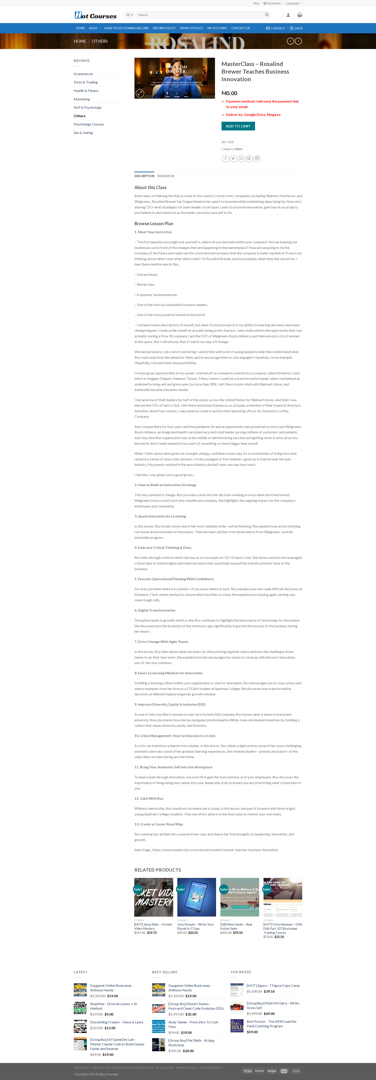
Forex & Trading (86, 82)
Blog (256, 3)
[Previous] (134, 912)
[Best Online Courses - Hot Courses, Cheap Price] (95, 15)
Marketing (82, 99)
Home (80, 28)
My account (217, 28)
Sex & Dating (83, 132)
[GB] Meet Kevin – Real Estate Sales (236, 926)
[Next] (302, 912)
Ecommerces (83, 74)
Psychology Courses (89, 124)
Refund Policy (164, 28)
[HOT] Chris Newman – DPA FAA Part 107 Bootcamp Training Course (283, 928)
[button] (218, 683)
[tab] (144, 176)
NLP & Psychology (88, 107)
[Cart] (299, 15)
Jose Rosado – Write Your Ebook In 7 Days (195, 926)
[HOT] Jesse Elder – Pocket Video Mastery (153, 926)
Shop (93, 28)
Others (100, 41)
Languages (292, 3)
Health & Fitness (86, 90)
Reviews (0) (165, 176)
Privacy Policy (191, 28)
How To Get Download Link (126, 28)
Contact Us (240, 28)
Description (144, 176)
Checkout (82, 1067)
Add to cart (238, 126)
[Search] (267, 15)
